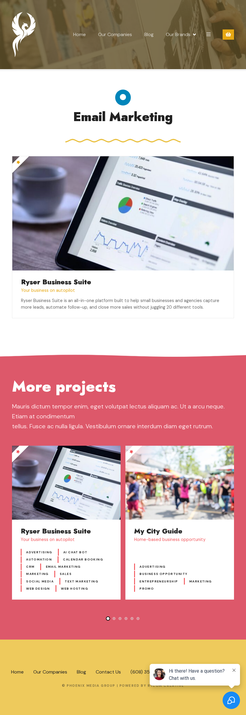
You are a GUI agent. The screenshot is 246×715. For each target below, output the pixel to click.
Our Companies (115, 34)
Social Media (40, 581)
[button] (108, 618)
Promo (147, 589)
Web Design (38, 589)
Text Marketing (81, 581)
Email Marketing (63, 567)
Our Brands (178, 34)
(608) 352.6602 (147, 672)
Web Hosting (74, 589)
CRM (30, 567)
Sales (66, 574)
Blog (149, 34)
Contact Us (108, 672)
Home (79, 34)
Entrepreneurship (159, 581)
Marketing (37, 574)
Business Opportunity (164, 574)
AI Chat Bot (75, 552)
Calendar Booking (83, 559)
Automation (39, 559)
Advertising (39, 552)
